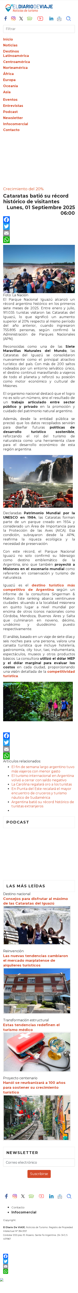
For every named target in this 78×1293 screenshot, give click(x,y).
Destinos (11, 51)
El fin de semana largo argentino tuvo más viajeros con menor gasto (42, 769)
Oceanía (10, 86)
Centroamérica (16, 62)
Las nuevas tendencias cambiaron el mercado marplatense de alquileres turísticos (35, 961)
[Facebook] (39, 219)
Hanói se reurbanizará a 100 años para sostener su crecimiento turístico (34, 1087)
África (8, 74)
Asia (7, 92)
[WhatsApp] (39, 239)
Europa (9, 80)
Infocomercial (15, 124)
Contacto (11, 130)
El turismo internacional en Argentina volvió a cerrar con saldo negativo (42, 778)
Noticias (10, 45)
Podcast (10, 112)
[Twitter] (39, 226)
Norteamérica (15, 68)
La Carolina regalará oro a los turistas (41, 784)
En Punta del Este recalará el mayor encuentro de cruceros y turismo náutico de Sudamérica (41, 793)
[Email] (39, 233)
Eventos (10, 100)
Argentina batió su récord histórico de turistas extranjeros (42, 804)
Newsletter (13, 118)
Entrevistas (13, 106)
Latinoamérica (16, 56)
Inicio (8, 39)
